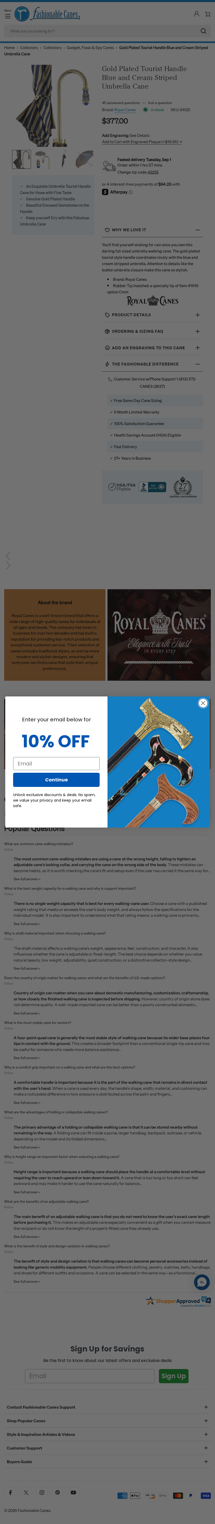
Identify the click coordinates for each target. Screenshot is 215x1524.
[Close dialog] (203, 703)
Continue (56, 779)
